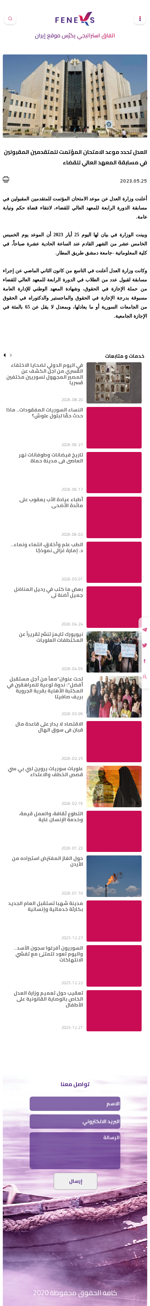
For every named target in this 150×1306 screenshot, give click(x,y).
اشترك (145, 677)
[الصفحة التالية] (4, 355)
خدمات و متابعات (124, 355)
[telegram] (144, 630)
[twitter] (144, 645)
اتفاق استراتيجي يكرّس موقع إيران (75, 35)
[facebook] (145, 661)
